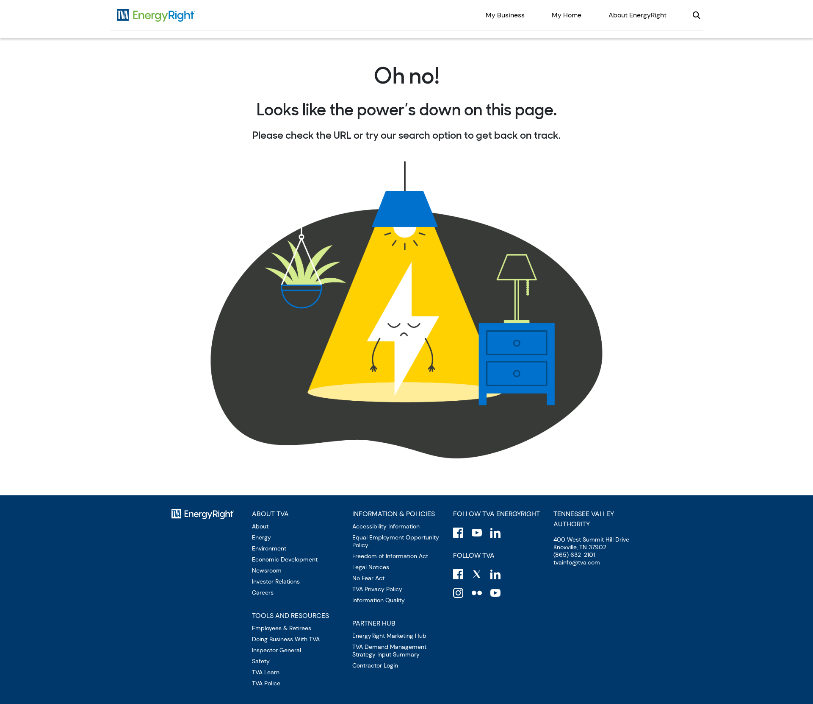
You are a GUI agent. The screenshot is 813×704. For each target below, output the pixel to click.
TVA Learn (265, 672)
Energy (261, 537)
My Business (505, 15)
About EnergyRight (637, 15)
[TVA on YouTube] (495, 593)
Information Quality (378, 600)
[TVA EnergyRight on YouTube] (477, 533)
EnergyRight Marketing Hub (389, 636)
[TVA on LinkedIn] (495, 574)
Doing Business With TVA (286, 639)
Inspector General (276, 650)
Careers (263, 592)
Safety (261, 661)
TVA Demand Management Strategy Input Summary (389, 650)
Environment (269, 548)
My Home (566, 15)
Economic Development (285, 559)
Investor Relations (276, 581)
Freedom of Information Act (390, 556)
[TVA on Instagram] (458, 593)
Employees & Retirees (281, 628)
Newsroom (267, 570)
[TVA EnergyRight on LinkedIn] (495, 533)
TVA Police (266, 683)
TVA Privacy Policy (377, 589)
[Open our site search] (696, 15)
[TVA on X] (477, 574)
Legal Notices (370, 567)
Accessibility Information (386, 526)
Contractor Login (375, 665)
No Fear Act (368, 578)
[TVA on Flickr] (477, 593)
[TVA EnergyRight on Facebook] (458, 533)
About (260, 526)
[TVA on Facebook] (458, 574)
